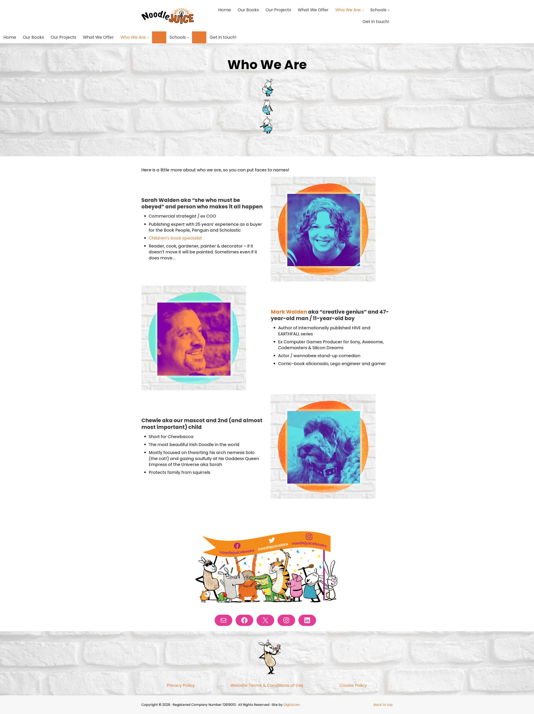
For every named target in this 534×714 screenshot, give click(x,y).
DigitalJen (292, 704)
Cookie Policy (353, 685)
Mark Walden (289, 311)
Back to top (383, 704)
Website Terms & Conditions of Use (267, 685)
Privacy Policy (181, 685)
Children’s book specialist (175, 238)
